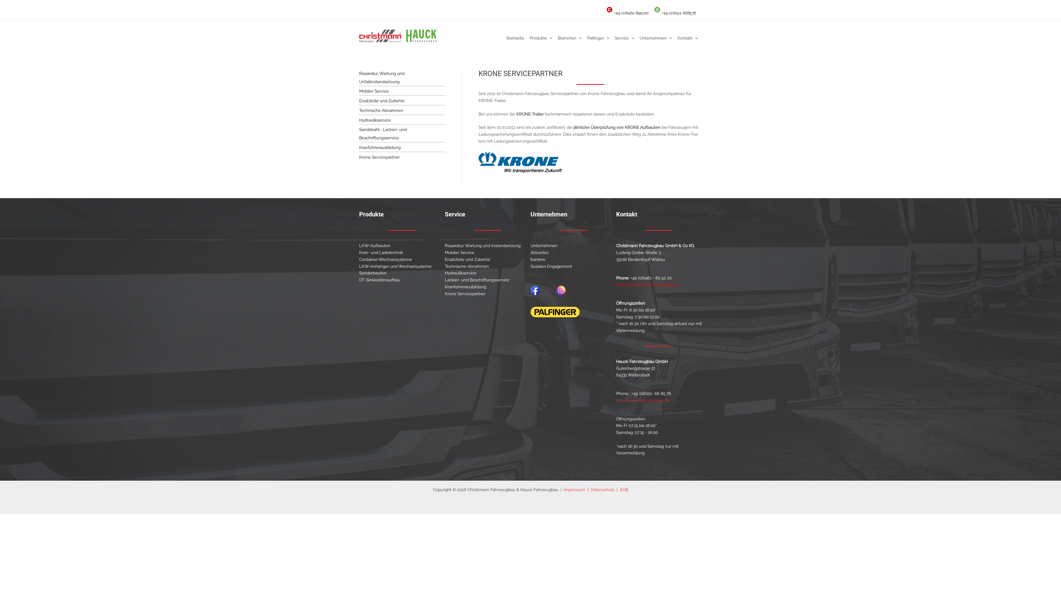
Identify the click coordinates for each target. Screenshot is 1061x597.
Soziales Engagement (551, 266)
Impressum (574, 489)
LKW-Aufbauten (374, 245)
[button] (549, 38)
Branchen (567, 38)
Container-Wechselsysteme (385, 259)
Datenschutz (602, 489)
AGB (624, 489)
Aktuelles (539, 252)
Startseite (515, 38)
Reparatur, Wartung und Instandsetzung (483, 245)
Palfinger (595, 38)
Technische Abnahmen (381, 110)
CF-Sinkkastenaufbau (379, 279)
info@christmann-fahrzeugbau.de (648, 284)
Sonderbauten (373, 273)
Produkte (538, 38)
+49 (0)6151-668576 (679, 13)
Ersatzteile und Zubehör (382, 100)
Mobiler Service (374, 91)
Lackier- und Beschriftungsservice (477, 279)
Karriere (537, 259)
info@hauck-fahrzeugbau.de (643, 400)
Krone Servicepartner (379, 157)
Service (622, 38)
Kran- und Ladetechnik (381, 252)
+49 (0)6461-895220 (631, 13)
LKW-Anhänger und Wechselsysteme (395, 266)
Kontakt (684, 38)
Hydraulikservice (375, 120)
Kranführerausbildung (380, 147)
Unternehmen (653, 38)
